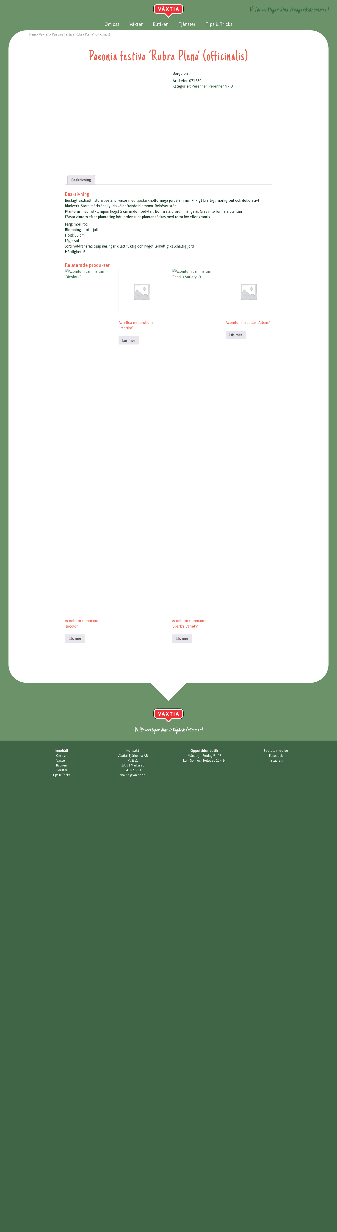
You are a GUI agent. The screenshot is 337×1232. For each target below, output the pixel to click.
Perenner (199, 86)
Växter (136, 24)
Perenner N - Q (220, 86)
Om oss (112, 24)
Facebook (276, 756)
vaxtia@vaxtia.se (132, 775)
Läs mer (75, 639)
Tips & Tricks (219, 24)
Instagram (276, 760)
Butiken (160, 24)
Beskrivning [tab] (81, 180)
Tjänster (187, 24)
